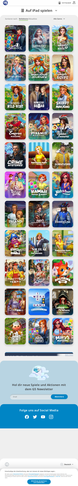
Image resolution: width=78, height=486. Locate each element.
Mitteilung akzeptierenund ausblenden (39, 481)
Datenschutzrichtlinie (18, 474)
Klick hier (58, 476)
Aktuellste (33, 19)
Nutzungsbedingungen (34, 474)
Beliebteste (23, 19)
